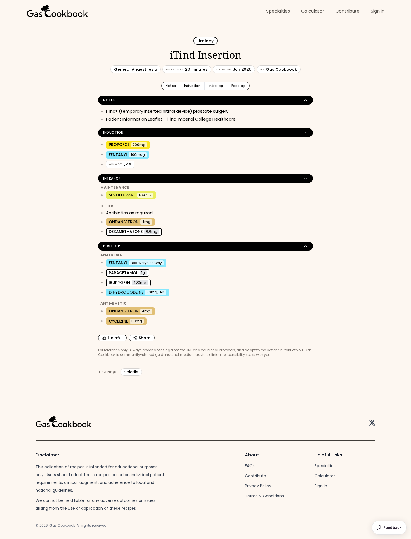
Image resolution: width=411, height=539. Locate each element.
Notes (171, 85)
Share (144, 338)
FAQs (250, 466)
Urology (205, 41)
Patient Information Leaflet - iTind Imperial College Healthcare (171, 119)
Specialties (278, 11)
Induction (192, 85)
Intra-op (216, 85)
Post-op (238, 85)
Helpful (115, 338)
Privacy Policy (258, 486)
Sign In (321, 486)
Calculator (312, 11)
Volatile (131, 372)
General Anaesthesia (135, 69)
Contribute (348, 11)
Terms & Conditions (264, 496)
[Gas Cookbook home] (57, 11)
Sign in (377, 11)
